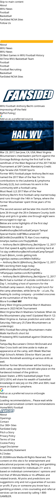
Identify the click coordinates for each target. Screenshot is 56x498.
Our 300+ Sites (8, 425)
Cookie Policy (7, 443)
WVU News (6, 51)
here (28, 386)
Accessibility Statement (13, 450)
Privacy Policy (7, 436)
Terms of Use (7, 439)
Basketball (6, 73)
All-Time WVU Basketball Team (17, 58)
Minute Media (16, 457)
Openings (5, 418)
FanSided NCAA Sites (11, 76)
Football (4, 66)
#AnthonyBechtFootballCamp (20, 230)
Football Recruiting (10, 69)
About (3, 44)
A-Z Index (5, 453)
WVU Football (15, 407)
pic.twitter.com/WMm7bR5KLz (23, 258)
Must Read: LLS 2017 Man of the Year (21, 191)
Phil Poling (9, 113)
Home (3, 407)
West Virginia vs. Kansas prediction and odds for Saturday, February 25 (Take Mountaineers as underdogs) (27, 322)
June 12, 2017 (48, 244)
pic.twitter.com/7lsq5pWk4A (22, 241)
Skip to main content (11, 1)
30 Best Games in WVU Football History (22, 55)
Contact (4, 421)
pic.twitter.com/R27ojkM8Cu (26, 273)
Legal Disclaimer (9, 446)
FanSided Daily (8, 428)
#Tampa (5, 273)
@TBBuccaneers (28, 234)
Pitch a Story (7, 432)
